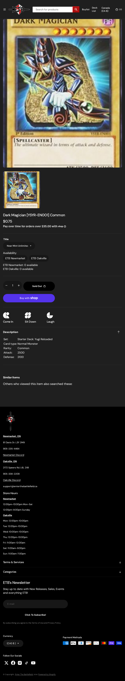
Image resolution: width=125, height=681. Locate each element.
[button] (4, 9)
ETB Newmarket (15, 258)
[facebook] (13, 663)
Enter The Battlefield (24, 674)
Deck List (94, 9)
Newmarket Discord (13, 454)
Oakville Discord (11, 480)
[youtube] (33, 663)
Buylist (85, 9)
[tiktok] (26, 663)
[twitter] (6, 663)
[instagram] (19, 663)
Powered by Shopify (47, 674)
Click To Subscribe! (35, 614)
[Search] (76, 9)
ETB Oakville (38, 258)
